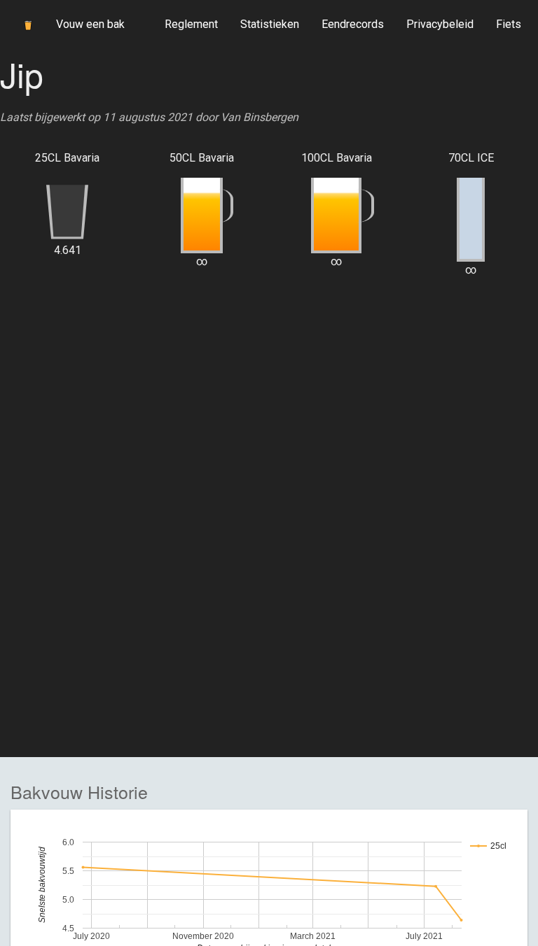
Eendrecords (353, 24)
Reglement (191, 24)
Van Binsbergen (259, 117)
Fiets (508, 24)
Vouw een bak (90, 24)
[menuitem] (191, 24)
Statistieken (269, 24)
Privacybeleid (440, 24)
